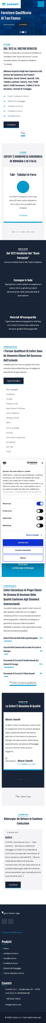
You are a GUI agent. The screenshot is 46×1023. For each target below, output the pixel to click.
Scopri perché (8, 24)
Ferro (6, 948)
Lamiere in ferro (11, 953)
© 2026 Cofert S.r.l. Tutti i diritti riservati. (23, 1017)
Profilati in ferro (11, 963)
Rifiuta (23, 558)
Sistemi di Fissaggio (12, 968)
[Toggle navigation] (41, 4)
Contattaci (23, 24)
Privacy (18, 932)
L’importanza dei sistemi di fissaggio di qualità (20, 863)
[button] (16, 779)
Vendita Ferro (10, 958)
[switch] (40, 511)
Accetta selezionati (23, 550)
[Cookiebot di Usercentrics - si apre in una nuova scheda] (28, 463)
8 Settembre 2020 (13, 856)
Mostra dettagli (32, 535)
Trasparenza (8, 932)
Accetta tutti (23, 543)
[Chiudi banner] (42, 463)
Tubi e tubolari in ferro (14, 973)
